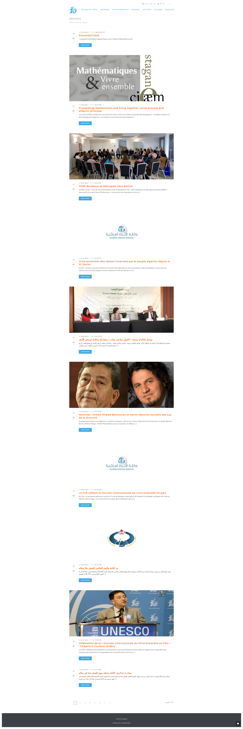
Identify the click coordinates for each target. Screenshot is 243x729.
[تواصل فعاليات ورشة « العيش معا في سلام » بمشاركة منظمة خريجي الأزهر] (121, 310)
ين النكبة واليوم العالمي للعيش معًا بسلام (98, 568)
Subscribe (146, 3)
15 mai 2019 (98, 258)
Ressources (169, 9)
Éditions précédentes (120, 9)
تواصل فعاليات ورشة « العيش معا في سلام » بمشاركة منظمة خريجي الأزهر (115, 339)
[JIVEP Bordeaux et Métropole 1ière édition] (121, 156)
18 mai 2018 (98, 564)
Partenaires (104, 9)
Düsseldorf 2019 (89, 35)
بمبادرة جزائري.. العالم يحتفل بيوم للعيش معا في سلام (105, 672)
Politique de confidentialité (121, 723)
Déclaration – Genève (89, 9)
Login (153, 3)
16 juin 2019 (98, 183)
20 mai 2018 (98, 489)
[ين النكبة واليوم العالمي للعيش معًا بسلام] (121, 538)
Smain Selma (84, 32)
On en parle (147, 9)
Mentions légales (121, 719)
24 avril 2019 (98, 336)
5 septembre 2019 (100, 32)
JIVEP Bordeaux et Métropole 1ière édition (106, 186)
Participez (136, 9)
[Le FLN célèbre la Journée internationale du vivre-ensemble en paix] (121, 463)
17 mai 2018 (98, 640)
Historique (158, 9)
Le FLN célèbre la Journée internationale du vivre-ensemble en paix (122, 493)
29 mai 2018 (98, 411)
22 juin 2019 (98, 104)
